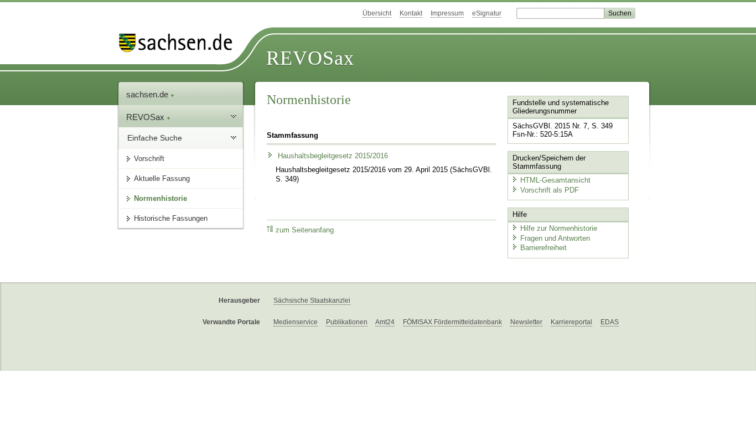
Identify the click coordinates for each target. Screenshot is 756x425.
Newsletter (526, 322)
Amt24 (385, 322)
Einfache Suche (154, 137)
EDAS (609, 322)
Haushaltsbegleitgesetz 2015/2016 (332, 156)
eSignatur (486, 13)
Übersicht (377, 13)
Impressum (447, 13)
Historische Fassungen (171, 218)
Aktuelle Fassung (162, 178)
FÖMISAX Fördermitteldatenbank (452, 322)
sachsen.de (148, 94)
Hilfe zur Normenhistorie (558, 228)
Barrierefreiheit (543, 247)
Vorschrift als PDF (549, 190)
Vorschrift (149, 158)
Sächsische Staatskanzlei (311, 300)
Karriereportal (571, 322)
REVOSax (310, 58)
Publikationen (346, 322)
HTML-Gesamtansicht (555, 180)
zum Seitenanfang (305, 230)
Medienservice (295, 322)
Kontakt (411, 13)
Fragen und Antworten (555, 238)
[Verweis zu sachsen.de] (180, 43)
